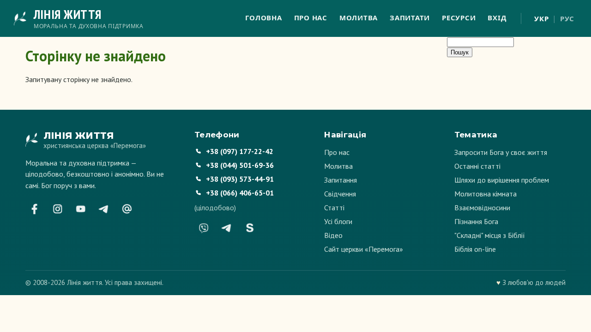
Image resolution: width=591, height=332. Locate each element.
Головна (263, 17)
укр (541, 18)
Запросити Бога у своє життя (500, 152)
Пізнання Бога (476, 221)
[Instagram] (57, 209)
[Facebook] (34, 209)
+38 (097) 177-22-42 (239, 151)
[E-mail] (127, 209)
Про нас (310, 17)
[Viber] (203, 228)
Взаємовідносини (482, 207)
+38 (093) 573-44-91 (240, 179)
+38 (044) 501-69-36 (240, 165)
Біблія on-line (475, 249)
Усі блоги (338, 221)
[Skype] (250, 228)
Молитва (358, 17)
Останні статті (477, 166)
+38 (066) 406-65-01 (240, 192)
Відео (333, 235)
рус (567, 18)
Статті (334, 207)
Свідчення (340, 193)
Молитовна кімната (485, 193)
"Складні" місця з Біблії (489, 235)
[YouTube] (81, 209)
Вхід (497, 17)
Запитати (410, 17)
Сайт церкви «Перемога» (363, 249)
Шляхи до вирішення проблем (501, 179)
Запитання (340, 179)
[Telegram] (104, 209)
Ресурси (459, 17)
